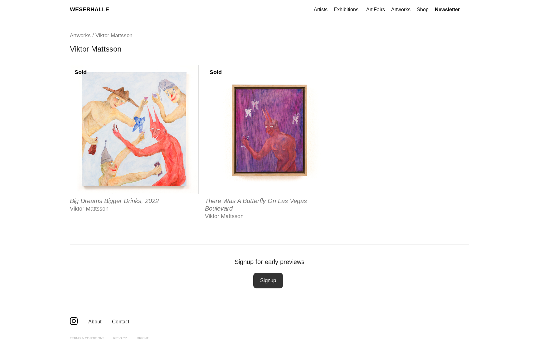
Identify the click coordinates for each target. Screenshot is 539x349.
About (94, 321)
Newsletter (447, 9)
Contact (120, 321)
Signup (268, 280)
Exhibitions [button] (346, 9)
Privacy (120, 338)
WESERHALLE (89, 9)
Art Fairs (375, 9)
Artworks (400, 9)
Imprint (142, 338)
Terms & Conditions (87, 338)
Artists (321, 9)
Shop (423, 9)
